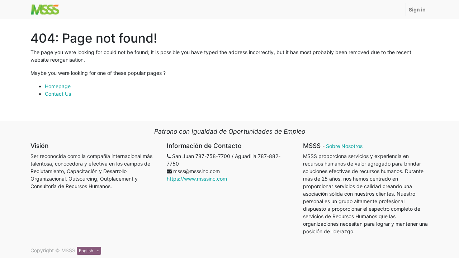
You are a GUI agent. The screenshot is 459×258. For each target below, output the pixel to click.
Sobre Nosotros (344, 146)
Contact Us (58, 94)
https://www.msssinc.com (197, 179)
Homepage (58, 86)
